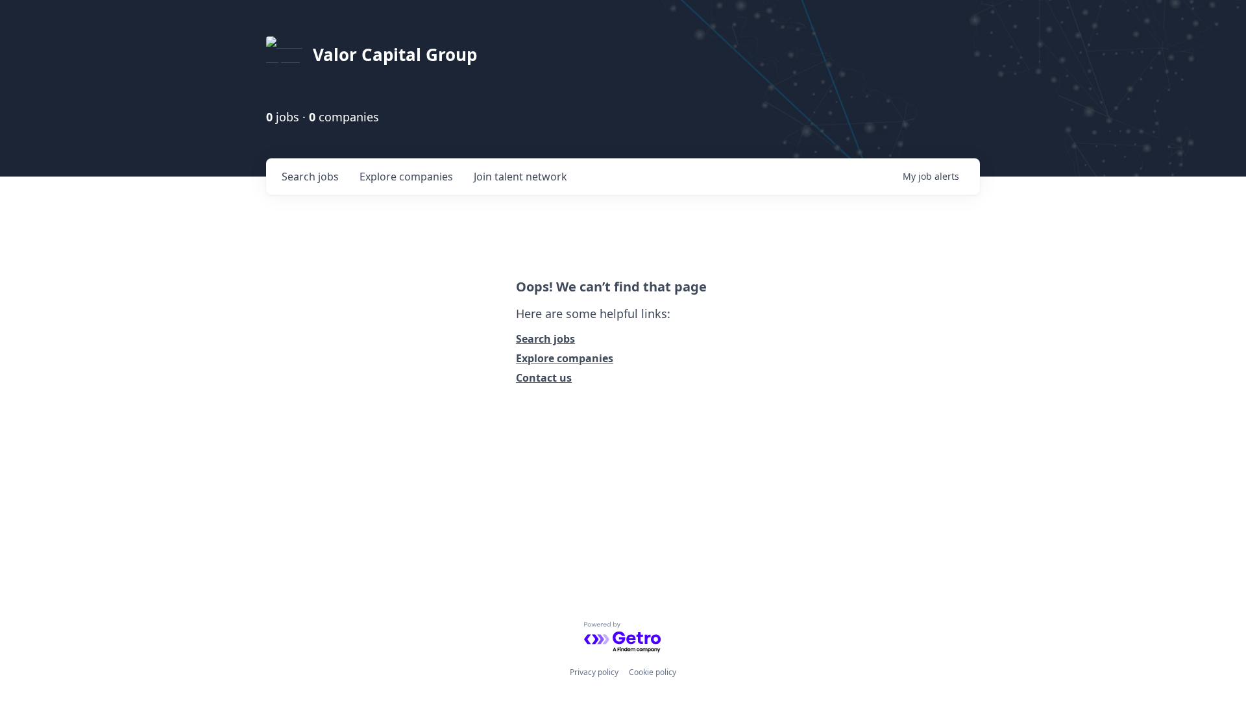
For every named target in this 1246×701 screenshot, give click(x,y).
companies (406, 176)
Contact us (544, 378)
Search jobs (545, 339)
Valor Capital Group (395, 54)
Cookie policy (652, 672)
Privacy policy (594, 672)
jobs (310, 176)
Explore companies (564, 358)
